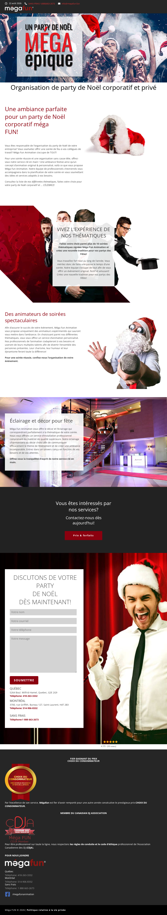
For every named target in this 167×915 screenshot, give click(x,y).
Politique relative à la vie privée (46, 909)
